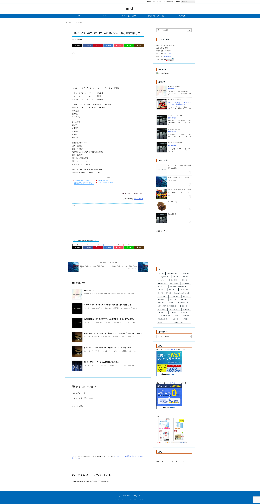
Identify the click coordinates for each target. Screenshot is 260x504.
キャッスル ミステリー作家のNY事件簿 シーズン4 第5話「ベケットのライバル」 (113, 333)
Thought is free (141, 499)
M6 (185, 296)
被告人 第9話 (172, 118)
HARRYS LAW (137, 194)
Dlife (185, 283)
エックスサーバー (169, 349)
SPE (161, 312)
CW (174, 280)
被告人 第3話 (172, 214)
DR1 (160, 286)
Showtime (173, 309)
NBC (184, 299)
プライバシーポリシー (159, 1)
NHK (161, 303)
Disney (162, 283)
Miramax (161, 299)
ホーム (69, 22)
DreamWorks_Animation (178, 286)
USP (175, 319)
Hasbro (184, 290)
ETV (160, 290)
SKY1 (186, 309)
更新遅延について (90, 290)
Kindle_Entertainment (182, 293)
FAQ (149, 1)
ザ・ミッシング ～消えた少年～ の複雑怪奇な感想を (179, 166)
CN (185, 277)
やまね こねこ (138, 199)
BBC (175, 277)
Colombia (162, 280)
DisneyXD (174, 283)
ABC (161, 273)
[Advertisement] (108, 69)
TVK (176, 316)
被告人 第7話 (172, 145)
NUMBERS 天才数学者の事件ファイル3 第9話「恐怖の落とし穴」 (108, 305)
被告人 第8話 (172, 131)
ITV (168, 293)
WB (160, 322)
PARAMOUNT (183, 303)
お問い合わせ (170, 1)
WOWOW (178, 322)
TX (186, 316)
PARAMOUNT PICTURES (167, 306)
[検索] (193, 2)
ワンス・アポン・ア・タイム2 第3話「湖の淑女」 (102, 362)
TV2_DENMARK (164, 316)
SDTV (161, 309)
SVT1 (173, 312)
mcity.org (167, 56)
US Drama (79, 22)
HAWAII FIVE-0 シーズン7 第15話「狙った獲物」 (178, 178)
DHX (184, 280)
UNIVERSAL (163, 319)
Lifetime (174, 296)
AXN (186, 273)
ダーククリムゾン (173, 202)
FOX (171, 290)
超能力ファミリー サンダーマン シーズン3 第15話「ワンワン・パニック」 (179, 192)
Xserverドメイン (170, 383)
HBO (161, 293)
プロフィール (167, 53)
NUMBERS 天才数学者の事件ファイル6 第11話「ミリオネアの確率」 (109, 319)
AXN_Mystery (163, 277)
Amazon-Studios (173, 273)
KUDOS (161, 296)
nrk (171, 303)
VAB (185, 319)
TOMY (184, 312)
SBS (184, 306)
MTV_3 (173, 299)
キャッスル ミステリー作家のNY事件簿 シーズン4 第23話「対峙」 (108, 348)
